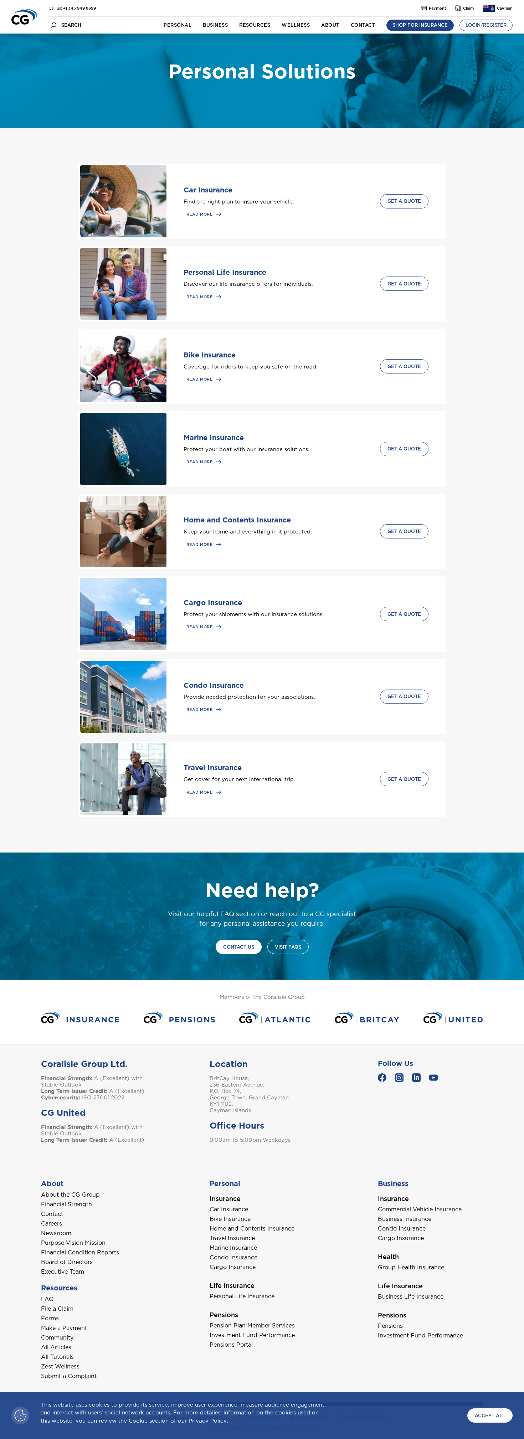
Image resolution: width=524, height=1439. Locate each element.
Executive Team (62, 1271)
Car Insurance (208, 190)
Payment (437, 8)
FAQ (47, 1299)
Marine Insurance (214, 437)
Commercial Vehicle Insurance (420, 1209)
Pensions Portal (231, 1344)
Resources (254, 25)
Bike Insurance (210, 355)
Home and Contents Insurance (237, 520)
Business (215, 25)
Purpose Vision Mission (73, 1242)
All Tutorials (57, 1356)
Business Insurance (404, 1219)
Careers (51, 1223)
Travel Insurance (213, 767)
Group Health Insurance (411, 1267)
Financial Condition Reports (80, 1252)
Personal (177, 25)
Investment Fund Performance (252, 1335)
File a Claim (57, 1308)
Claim (468, 8)
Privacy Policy (208, 1421)
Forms (50, 1318)
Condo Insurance (214, 685)
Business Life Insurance (410, 1296)
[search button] (53, 25)
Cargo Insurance (213, 602)
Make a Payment (64, 1328)
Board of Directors (67, 1262)
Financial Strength (66, 1204)
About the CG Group (70, 1194)
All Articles (56, 1347)
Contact (363, 25)
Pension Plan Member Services (252, 1325)
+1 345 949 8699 (79, 8)
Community (57, 1337)
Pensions (390, 1325)
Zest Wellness (60, 1366)
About (330, 25)
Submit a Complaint (69, 1376)
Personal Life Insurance (225, 272)
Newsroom (56, 1233)
